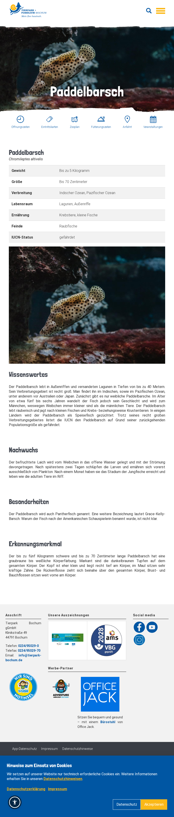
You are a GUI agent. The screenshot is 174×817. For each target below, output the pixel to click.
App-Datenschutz (24, 749)
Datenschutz (126, 804)
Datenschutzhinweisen (63, 779)
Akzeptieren (154, 804)
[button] (14, 802)
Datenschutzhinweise (77, 749)
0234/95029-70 (29, 650)
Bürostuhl (107, 722)
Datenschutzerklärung (26, 789)
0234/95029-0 (28, 646)
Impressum (49, 749)
